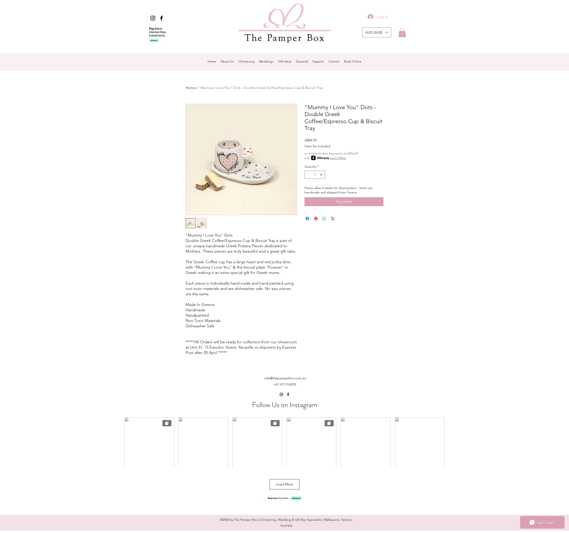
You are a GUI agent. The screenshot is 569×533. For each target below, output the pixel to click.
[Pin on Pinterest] (316, 218)
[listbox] (376, 32)
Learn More (338, 158)
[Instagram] (153, 18)
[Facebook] (161, 18)
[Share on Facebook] (307, 218)
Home (191, 88)
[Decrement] (308, 175)
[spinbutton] (315, 175)
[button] (376, 32)
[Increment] (321, 175)
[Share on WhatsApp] (324, 218)
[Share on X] (332, 218)
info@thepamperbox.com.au (285, 378)
